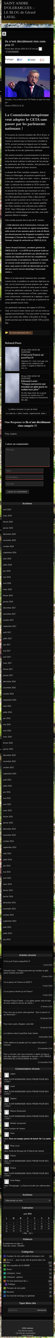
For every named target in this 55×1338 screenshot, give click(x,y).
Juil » (31, 1233)
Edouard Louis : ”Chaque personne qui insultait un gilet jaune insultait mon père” (26, 972)
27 (6, 1231)
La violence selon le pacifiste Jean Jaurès (21, 1033)
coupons (13, 434)
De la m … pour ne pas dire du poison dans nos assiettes (24, 1261)
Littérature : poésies (15, 1277)
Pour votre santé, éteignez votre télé (18, 1024)
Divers (9, 1269)
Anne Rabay (15, 1180)
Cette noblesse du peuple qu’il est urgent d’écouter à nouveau (25, 1043)
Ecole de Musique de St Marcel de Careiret (26, 1151)
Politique (11, 1284)
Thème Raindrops (27, 1335)
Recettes (10, 1292)
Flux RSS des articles (25, 1331)
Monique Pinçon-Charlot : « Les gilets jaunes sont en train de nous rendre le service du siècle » (27, 1002)
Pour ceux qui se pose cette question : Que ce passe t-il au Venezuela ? (27, 1013)
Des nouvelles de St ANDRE (18, 1265)
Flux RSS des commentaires (25, 1333)
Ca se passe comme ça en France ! (18, 991)
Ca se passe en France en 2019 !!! (18, 982)
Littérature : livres (14, 1273)
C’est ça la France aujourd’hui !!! (17, 961)
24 (35, 1228)
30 (27, 1231)
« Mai (24, 1233)
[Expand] (4, 34)
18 (41, 1226)
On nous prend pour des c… (18, 1281)
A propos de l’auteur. (17, 1128)
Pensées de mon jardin (16, 1288)
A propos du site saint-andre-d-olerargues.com (25, 1256)
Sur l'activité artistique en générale (21, 1296)
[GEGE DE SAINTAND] (40, 49)
